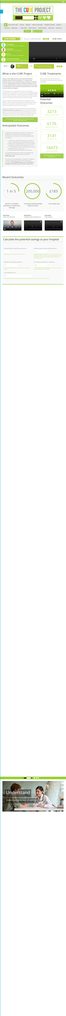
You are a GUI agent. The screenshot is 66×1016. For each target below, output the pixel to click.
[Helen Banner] (33, 64)
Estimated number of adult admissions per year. (15, 248)
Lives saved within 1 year (10, 272)
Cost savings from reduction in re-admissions (44, 262)
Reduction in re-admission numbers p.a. (13, 262)
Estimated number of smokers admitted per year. (45, 248)
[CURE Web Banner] (33, 38)
